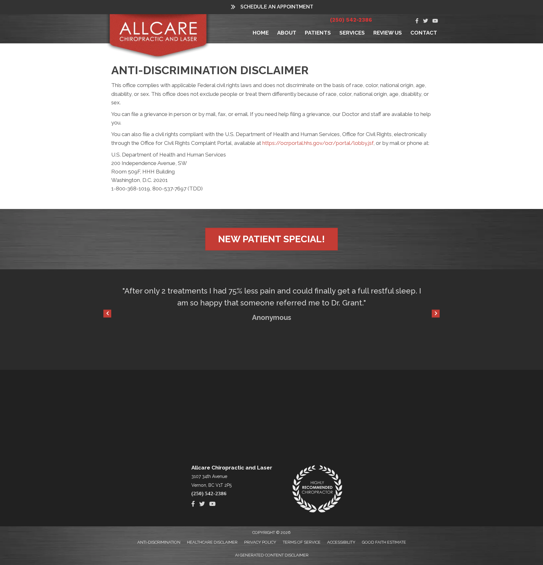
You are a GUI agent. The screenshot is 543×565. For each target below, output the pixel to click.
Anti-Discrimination (158, 542)
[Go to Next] (436, 313)
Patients (318, 33)
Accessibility (341, 542)
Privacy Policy (260, 542)
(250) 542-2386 (351, 20)
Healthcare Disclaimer (212, 542)
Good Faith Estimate (384, 542)
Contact (423, 33)
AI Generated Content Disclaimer (272, 555)
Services (352, 33)
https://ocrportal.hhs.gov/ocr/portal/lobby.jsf (317, 143)
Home (261, 33)
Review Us (387, 33)
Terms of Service (302, 542)
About (286, 33)
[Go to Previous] (107, 313)
